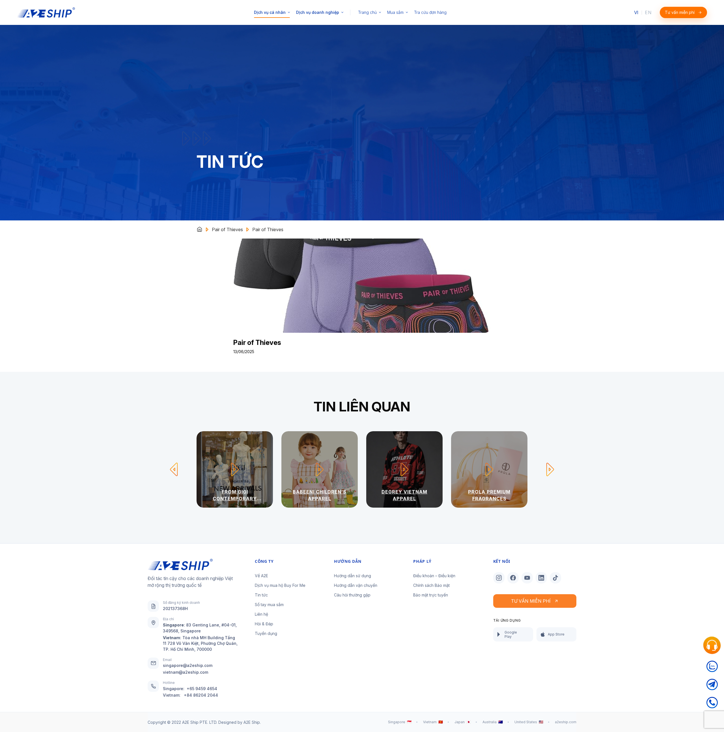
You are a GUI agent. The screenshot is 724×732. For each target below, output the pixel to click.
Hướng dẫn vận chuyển (355, 585)
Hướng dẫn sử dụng (352, 575)
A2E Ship (252, 722)
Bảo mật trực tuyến (430, 595)
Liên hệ (261, 614)
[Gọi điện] (712, 706)
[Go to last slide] (174, 469)
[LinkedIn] (541, 577)
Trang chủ (367, 12)
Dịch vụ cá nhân (270, 12)
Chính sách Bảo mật (431, 585)
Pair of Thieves (227, 229)
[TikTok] (555, 577)
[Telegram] (712, 688)
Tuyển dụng (266, 633)
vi (636, 12)
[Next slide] (550, 469)
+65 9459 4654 (202, 688)
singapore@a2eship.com (187, 665)
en (648, 12)
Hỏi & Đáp (264, 623)
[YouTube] (527, 577)
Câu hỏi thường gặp (352, 595)
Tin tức (261, 595)
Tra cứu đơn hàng (430, 12)
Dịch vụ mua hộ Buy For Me (280, 585)
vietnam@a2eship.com (185, 672)
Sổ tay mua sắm (269, 604)
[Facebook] (513, 577)
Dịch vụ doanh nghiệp (317, 12)
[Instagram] (499, 577)
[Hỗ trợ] (712, 645)
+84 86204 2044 (201, 695)
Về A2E (261, 575)
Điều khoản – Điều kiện (434, 575)
